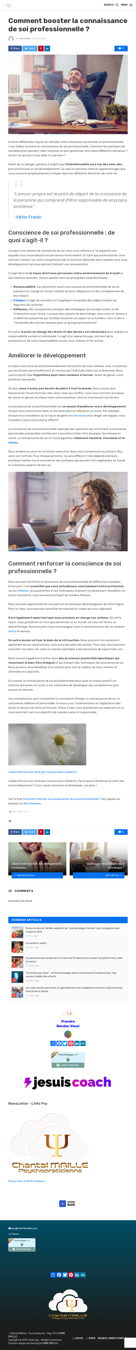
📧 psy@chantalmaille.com (22, 1228)
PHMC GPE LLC (50, 1343)
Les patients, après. (36, 943)
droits (12, 631)
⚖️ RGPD (90, 1338)
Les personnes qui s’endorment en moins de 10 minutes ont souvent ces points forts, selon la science (74, 960)
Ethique (19, 300)
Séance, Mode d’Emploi (112, 1338)
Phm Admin (25, 38)
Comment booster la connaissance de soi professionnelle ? (62, 799)
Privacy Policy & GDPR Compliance (26, 1181)
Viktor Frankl (28, 217)
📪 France (13, 1234)
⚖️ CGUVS (77, 1338)
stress (13, 442)
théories (23, 590)
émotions (80, 415)
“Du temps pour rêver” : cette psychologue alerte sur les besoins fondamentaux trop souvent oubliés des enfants (71, 975)
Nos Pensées (32, 803)
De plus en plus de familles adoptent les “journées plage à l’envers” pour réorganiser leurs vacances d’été (73, 930)
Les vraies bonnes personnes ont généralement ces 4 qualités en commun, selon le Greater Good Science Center (74, 989)
